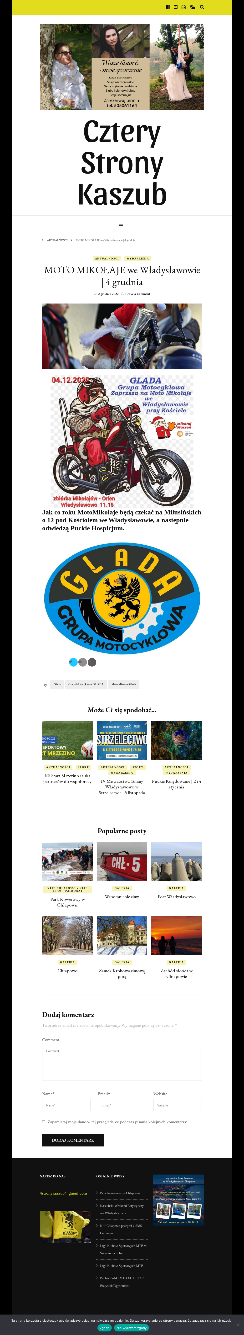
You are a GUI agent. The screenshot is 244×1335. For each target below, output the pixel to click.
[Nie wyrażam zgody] (238, 1324)
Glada (57, 684)
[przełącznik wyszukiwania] (202, 7)
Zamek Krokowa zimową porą (122, 973)
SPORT (83, 767)
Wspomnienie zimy (122, 896)
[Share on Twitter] (73, 662)
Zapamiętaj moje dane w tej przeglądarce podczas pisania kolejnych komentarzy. (118, 1122)
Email (104, 1093)
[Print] (92, 662)
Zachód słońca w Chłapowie (177, 973)
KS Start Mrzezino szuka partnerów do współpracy (67, 778)
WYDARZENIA (138, 258)
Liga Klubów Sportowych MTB (121, 1266)
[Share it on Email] (82, 662)
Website (160, 1093)
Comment (50, 1039)
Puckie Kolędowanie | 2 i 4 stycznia (176, 784)
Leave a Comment (137, 294)
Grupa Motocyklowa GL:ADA (86, 684)
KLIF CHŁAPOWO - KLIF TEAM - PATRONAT (67, 889)
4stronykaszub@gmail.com (63, 1193)
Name (48, 1093)
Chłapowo (67, 970)
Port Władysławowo (177, 896)
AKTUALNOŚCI (107, 258)
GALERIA (122, 888)
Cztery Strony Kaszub (122, 160)
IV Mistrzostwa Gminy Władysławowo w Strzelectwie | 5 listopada (122, 787)
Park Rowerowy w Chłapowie (67, 902)
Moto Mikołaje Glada (124, 684)
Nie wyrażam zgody (132, 1328)
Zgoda (104, 1328)
